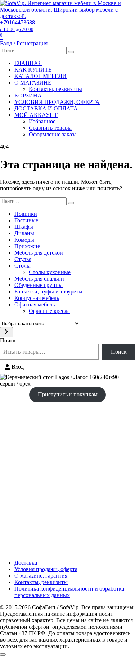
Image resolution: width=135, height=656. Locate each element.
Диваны (24, 233)
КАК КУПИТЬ (32, 70)
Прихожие (27, 246)
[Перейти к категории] (6, 332)
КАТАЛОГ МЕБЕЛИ (40, 76)
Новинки (25, 214)
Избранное (42, 121)
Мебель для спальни (39, 278)
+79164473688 (17, 25)
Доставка (25, 563)
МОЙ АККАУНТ (36, 115)
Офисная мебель (34, 304)
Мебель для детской (38, 253)
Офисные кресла (49, 311)
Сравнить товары (50, 128)
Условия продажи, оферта (45, 569)
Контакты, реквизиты (55, 89)
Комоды (24, 240)
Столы (22, 266)
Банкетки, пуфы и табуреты (48, 291)
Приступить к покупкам (68, 394)
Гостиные (26, 220)
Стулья (22, 259)
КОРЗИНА (28, 95)
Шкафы (23, 227)
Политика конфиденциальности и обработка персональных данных (69, 592)
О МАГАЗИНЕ (32, 82)
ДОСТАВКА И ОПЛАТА (46, 108)
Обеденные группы (38, 285)
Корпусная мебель (36, 298)
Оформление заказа (53, 134)
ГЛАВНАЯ (28, 63)
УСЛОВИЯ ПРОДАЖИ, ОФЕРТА (57, 102)
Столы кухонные (50, 272)
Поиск (8, 340)
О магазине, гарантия (40, 576)
